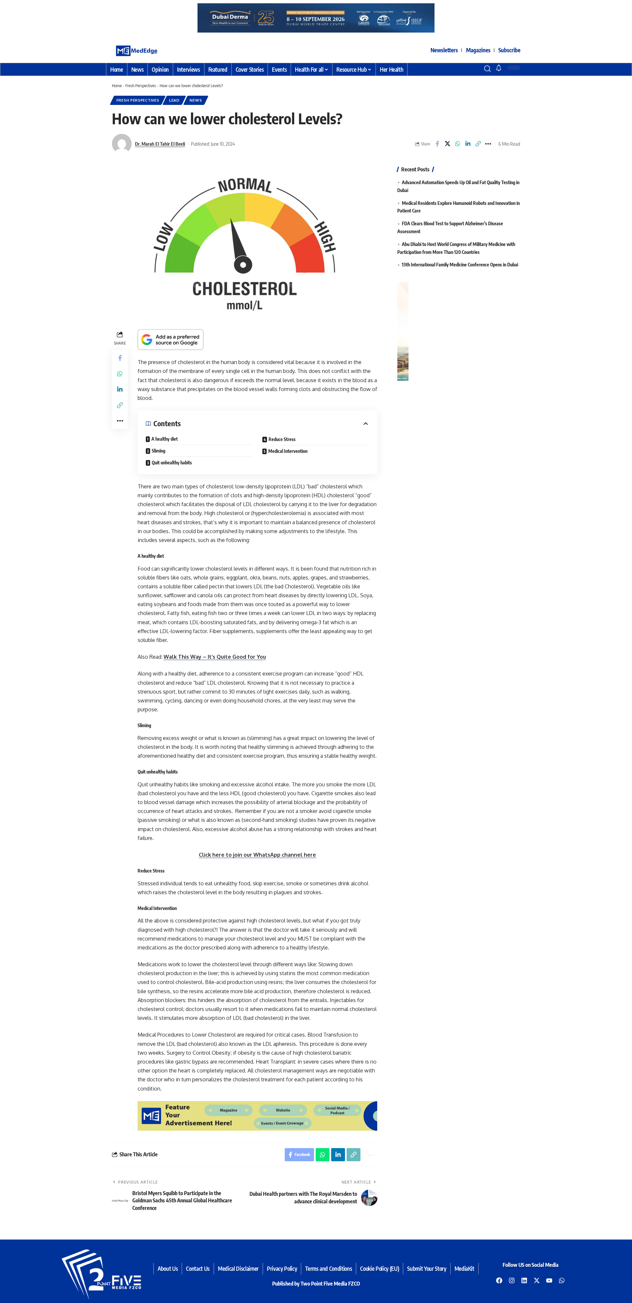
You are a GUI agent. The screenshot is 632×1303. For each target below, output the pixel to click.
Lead (174, 100)
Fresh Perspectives (140, 85)
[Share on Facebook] (437, 143)
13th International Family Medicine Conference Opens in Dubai (460, 265)
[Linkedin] (524, 1280)
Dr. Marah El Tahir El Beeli (160, 144)
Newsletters (444, 50)
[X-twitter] (537, 1280)
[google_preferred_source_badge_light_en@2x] (170, 339)
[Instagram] (512, 1280)
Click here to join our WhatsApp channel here (257, 854)
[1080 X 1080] (458, 331)
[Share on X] (447, 143)
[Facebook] (499, 1280)
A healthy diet (164, 439)
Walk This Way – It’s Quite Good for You (215, 656)
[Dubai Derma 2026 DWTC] (204, 17)
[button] (476, 68)
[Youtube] (549, 1280)
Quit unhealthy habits (172, 462)
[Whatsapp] (562, 1280)
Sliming (158, 451)
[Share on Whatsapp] (457, 143)
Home (117, 85)
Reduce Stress (282, 439)
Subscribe (509, 50)
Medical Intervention (287, 451)
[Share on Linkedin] (467, 143)
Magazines (478, 50)
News (196, 100)
